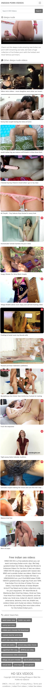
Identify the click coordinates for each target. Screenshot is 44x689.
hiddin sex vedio (24, 620)
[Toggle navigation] (40, 3)
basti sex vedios (9, 645)
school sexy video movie (27, 645)
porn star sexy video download (14, 640)
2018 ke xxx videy (27, 650)
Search (38, 11)
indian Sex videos (35, 686)
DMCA (4, 684)
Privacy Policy (26, 684)
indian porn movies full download (16, 630)
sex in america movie (32, 660)
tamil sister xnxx (9, 620)
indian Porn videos (19, 686)
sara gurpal (29, 665)
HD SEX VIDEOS (22, 673)
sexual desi (7, 665)
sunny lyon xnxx (9, 625)
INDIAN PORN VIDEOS (12, 2)
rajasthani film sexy (10, 650)
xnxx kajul (18, 665)
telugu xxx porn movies (12, 660)
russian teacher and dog (12, 635)
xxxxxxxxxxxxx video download (14, 655)
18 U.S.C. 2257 (14, 684)
